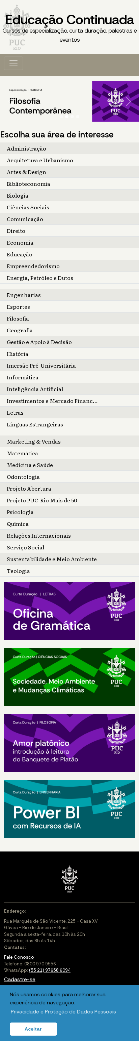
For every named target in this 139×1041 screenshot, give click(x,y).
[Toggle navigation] (13, 63)
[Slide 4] (77, 117)
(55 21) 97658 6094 (50, 970)
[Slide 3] (72, 117)
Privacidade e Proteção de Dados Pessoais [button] (63, 1011)
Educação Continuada (69, 27)
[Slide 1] (61, 117)
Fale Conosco (19, 957)
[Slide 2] (66, 117)
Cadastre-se (19, 979)
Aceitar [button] (33, 1029)
